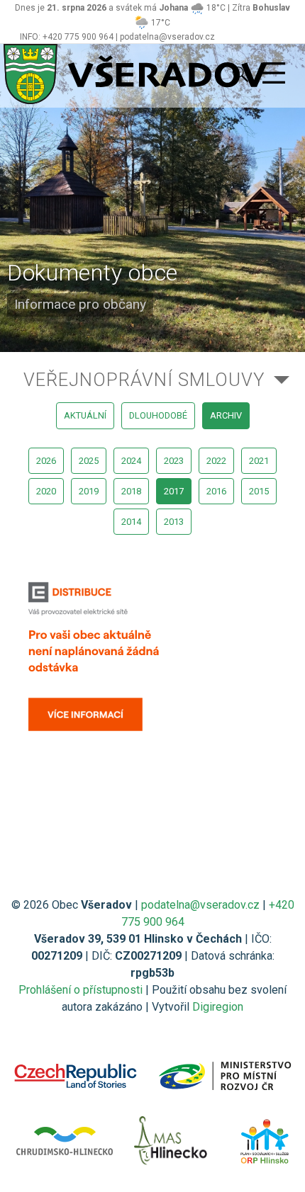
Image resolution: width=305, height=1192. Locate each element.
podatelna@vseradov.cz (200, 905)
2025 (89, 460)
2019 (89, 491)
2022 (216, 460)
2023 (174, 460)
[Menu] (273, 73)
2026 (46, 460)
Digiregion (217, 1007)
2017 (174, 491)
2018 (131, 491)
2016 (216, 491)
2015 (259, 491)
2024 (131, 460)
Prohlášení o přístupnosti (80, 990)
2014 (131, 521)
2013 (174, 521)
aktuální (85, 415)
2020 (46, 491)
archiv (226, 415)
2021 (259, 460)
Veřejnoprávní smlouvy (144, 379)
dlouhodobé (158, 415)
